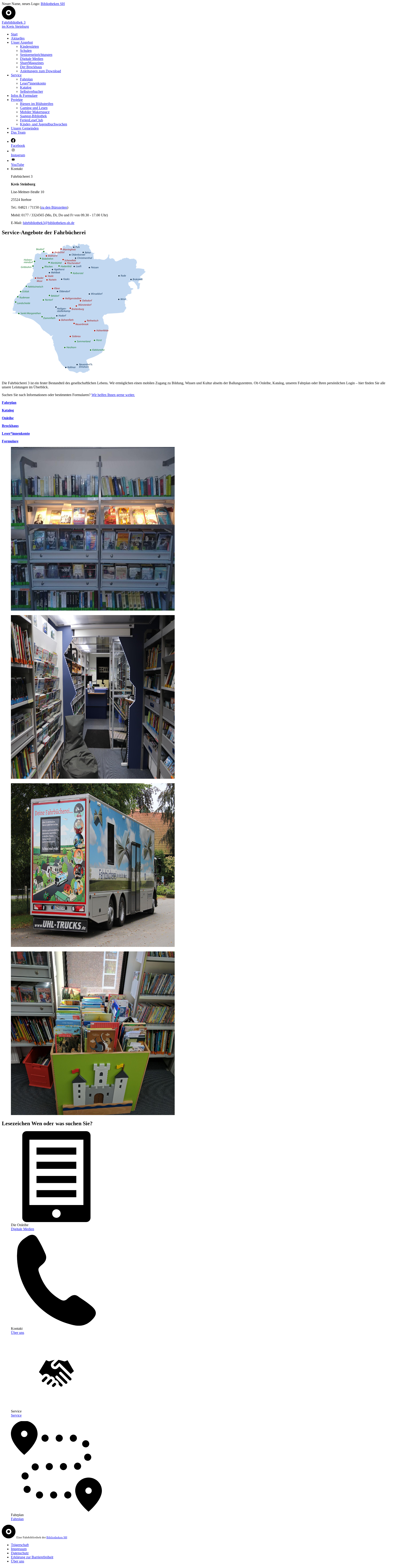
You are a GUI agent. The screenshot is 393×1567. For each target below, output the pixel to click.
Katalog (25, 87)
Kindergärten (29, 46)
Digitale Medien (31, 59)
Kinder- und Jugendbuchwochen (43, 124)
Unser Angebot (22, 42)
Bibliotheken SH (53, 4)
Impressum (19, 1549)
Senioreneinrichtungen (36, 55)
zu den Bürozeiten (54, 207)
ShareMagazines (32, 63)
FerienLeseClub (31, 120)
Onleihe (8, 418)
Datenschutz (20, 1553)
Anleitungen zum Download (40, 71)
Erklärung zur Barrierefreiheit (32, 1557)
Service (16, 75)
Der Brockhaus (31, 67)
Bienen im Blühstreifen (36, 104)
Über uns (17, 1333)
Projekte (17, 100)
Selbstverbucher (31, 91)
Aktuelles (18, 38)
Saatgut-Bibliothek (33, 116)
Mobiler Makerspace (35, 112)
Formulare (10, 441)
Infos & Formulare (24, 95)
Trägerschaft (20, 1545)
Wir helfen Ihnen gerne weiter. (113, 395)
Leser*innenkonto (33, 83)
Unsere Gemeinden (25, 128)
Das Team (18, 132)
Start (14, 34)
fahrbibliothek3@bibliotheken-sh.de (48, 223)
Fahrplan (26, 79)
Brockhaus (10, 426)
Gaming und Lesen (34, 108)
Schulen (26, 50)
